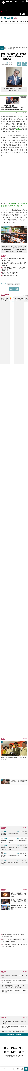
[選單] (1, 18)
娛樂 (24, 21)
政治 (2, 21)
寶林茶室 (21, 116)
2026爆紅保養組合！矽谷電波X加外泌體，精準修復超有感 (19, 299)
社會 (13, 21)
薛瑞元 (18, 129)
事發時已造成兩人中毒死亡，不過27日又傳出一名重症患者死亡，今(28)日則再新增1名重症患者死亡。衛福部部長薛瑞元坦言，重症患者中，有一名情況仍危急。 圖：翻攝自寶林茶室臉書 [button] (14, 249)
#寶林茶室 (10, 284)
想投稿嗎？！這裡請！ (14, 1034)
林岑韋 (6, 63)
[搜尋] (26, 18)
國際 (6, 21)
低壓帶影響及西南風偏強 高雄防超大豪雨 (4, 299)
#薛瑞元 (17, 284)
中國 (17, 21)
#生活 (3, 284)
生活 (20, 21)
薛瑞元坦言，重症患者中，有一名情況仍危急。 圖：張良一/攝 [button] (14, 89)
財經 (9, 21)
